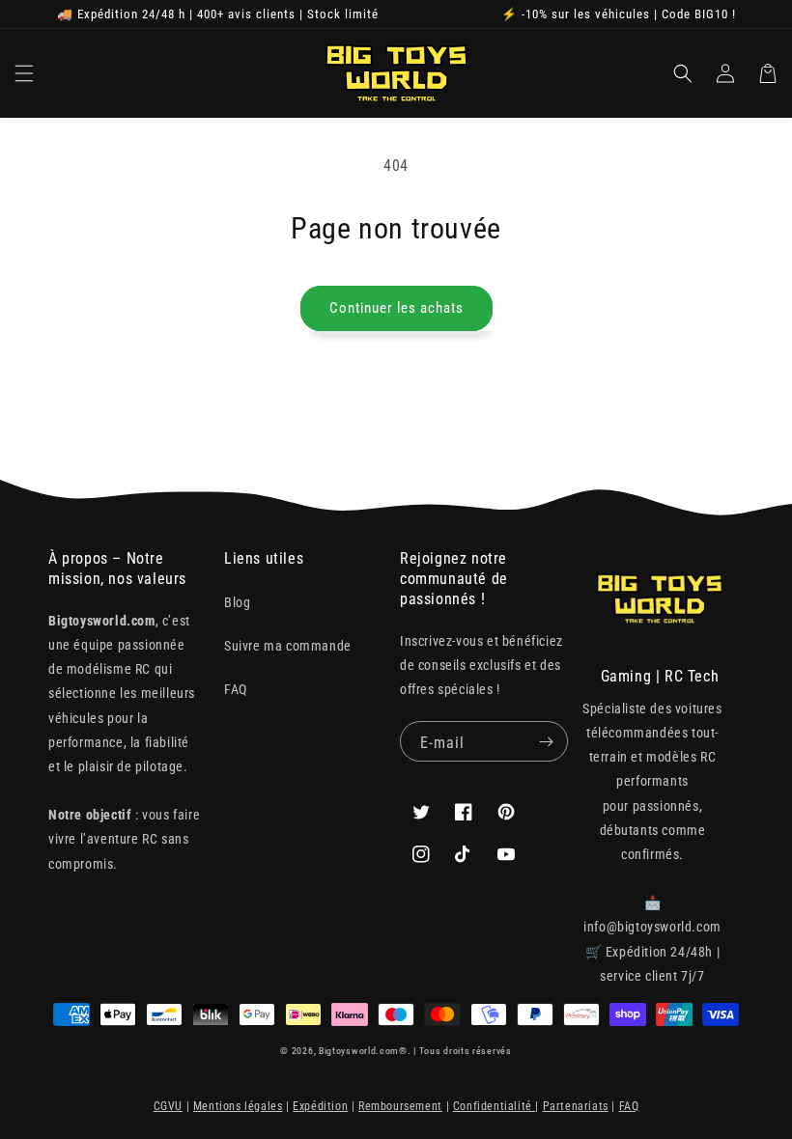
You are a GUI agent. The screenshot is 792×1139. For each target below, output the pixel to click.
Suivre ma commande (288, 645)
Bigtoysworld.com (359, 1050)
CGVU (168, 1106)
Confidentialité (494, 1106)
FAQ (235, 689)
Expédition (320, 1106)
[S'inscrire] (545, 741)
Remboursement (400, 1106)
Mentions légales (238, 1106)
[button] (24, 73)
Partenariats (575, 1106)
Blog (237, 602)
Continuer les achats (396, 308)
